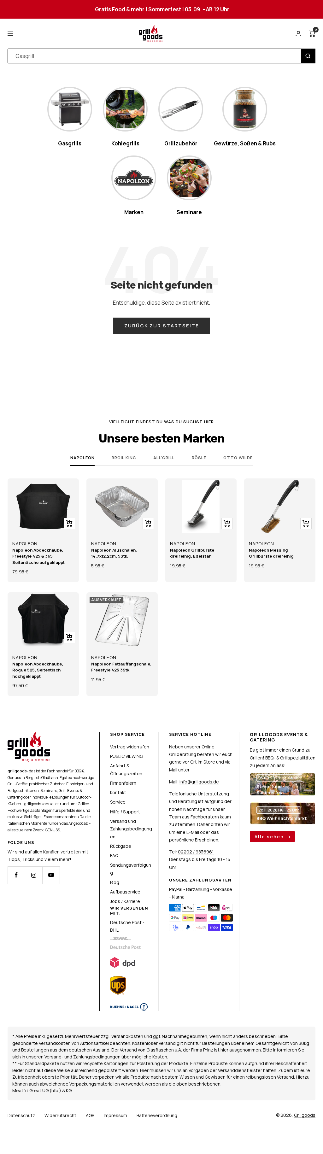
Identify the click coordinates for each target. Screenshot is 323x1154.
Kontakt (118, 792)
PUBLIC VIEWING (126, 756)
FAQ (114, 855)
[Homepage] (29, 735)
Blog (114, 882)
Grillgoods (304, 1115)
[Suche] (308, 56)
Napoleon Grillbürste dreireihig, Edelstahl (192, 553)
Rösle (199, 457)
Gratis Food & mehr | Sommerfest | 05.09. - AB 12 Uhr (162, 9)
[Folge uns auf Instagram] (33, 875)
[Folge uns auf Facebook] (16, 875)
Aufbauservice (125, 892)
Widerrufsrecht (60, 1115)
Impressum (115, 1115)
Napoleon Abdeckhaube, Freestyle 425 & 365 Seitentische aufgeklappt (38, 556)
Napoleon (82, 457)
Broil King (124, 457)
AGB (90, 1115)
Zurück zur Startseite (161, 325)
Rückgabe (120, 846)
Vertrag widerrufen (129, 747)
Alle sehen (270, 837)
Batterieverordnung (157, 1115)
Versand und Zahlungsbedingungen (131, 829)
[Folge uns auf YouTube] (51, 875)
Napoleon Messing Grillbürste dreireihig (271, 553)
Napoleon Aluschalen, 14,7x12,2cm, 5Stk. (114, 553)
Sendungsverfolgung (130, 869)
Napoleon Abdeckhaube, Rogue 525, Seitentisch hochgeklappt (37, 670)
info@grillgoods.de (199, 782)
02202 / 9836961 (196, 852)
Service (118, 802)
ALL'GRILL (164, 457)
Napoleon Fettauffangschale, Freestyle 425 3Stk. (121, 667)
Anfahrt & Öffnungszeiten (126, 769)
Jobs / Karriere (125, 901)
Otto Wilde (238, 457)
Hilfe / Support (125, 812)
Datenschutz (21, 1115)
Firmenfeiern (123, 783)
